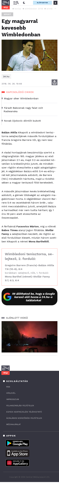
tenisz (17, 8)
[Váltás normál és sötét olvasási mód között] (24, 3)
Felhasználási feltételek (20, 405)
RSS (8, 387)
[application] (29, 336)
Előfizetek (42, 2)
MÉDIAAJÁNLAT (13, 424)
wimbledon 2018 (34, 8)
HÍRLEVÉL (11, 393)
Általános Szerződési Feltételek (24, 418)
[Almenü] (16, 2)
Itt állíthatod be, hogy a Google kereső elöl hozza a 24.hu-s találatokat (33, 297)
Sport (7, 14)
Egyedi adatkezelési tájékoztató (24, 412)
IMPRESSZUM (12, 399)
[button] (55, 8)
